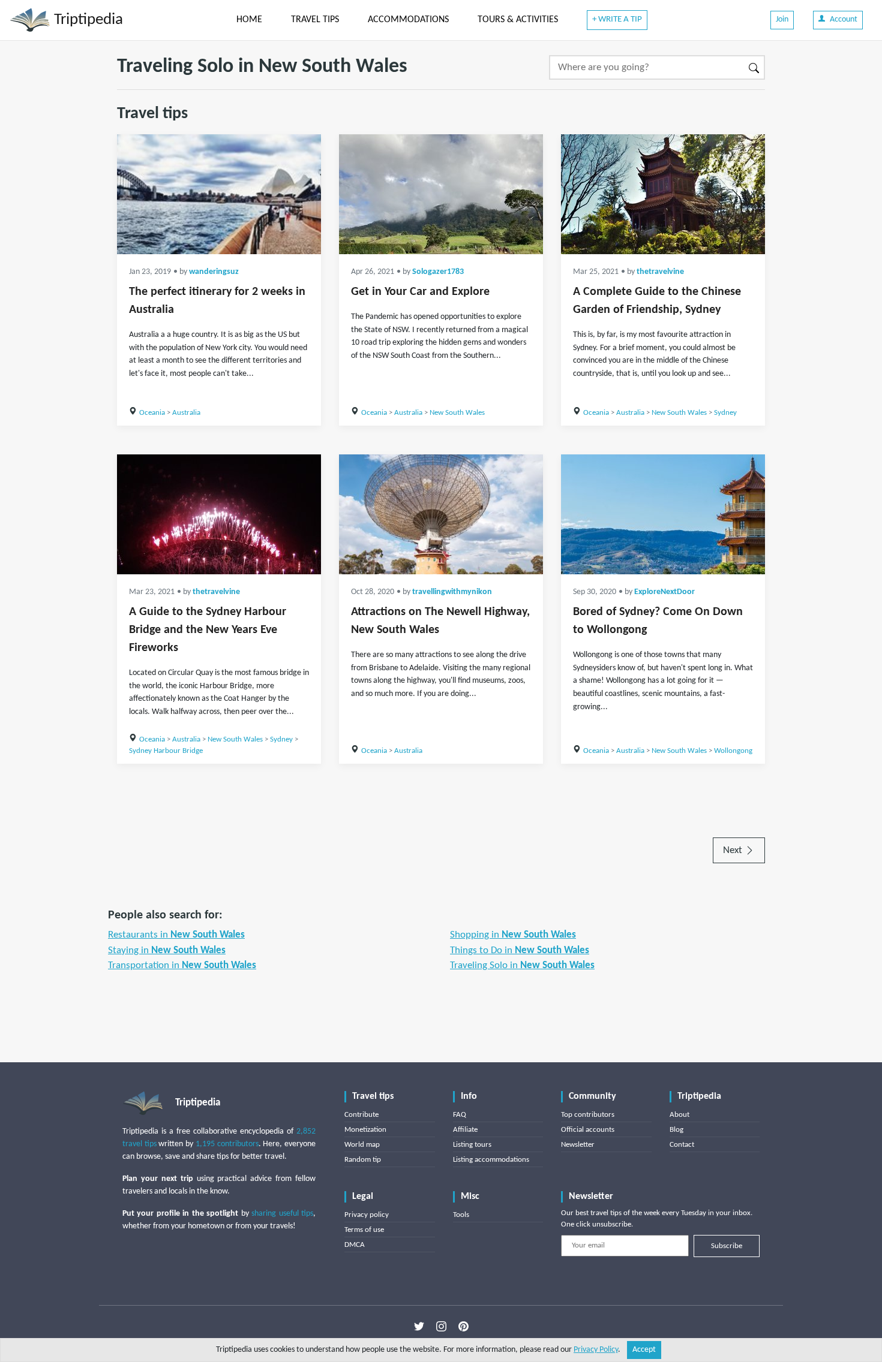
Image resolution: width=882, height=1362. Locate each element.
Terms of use (364, 1230)
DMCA (354, 1245)
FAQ (459, 1115)
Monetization (365, 1130)
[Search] (754, 67)
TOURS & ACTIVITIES (518, 20)
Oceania (152, 413)
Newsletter (578, 1145)
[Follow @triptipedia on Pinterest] (463, 1326)
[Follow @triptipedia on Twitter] (419, 1326)
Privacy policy (366, 1215)
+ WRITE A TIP (617, 19)
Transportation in (182, 965)
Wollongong (733, 751)
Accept (644, 1350)
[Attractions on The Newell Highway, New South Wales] (441, 514)
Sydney (725, 413)
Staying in (167, 950)
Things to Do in (519, 950)
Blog (676, 1130)
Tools (461, 1215)
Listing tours (472, 1145)
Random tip (362, 1160)
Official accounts (587, 1130)
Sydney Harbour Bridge (166, 751)
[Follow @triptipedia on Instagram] (441, 1326)
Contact (682, 1145)
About (679, 1115)
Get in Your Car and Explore (420, 292)
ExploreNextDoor (664, 592)
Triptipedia (86, 20)
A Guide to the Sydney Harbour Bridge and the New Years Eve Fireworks (207, 630)
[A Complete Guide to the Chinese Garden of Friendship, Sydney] (663, 194)
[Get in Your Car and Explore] (441, 194)
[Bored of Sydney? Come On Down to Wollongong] (663, 514)
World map (362, 1145)
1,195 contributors (227, 1144)
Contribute (361, 1115)
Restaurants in (176, 935)
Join (782, 19)
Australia (186, 413)
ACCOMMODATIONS (408, 20)
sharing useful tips (282, 1213)
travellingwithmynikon (452, 592)
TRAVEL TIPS (315, 20)
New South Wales (457, 413)
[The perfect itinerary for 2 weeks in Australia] (219, 194)
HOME (249, 20)
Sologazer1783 (438, 272)
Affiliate (465, 1130)
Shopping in (513, 935)
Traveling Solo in (522, 965)
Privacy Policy (596, 1350)
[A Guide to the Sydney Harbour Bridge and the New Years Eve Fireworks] (219, 514)
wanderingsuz (214, 272)
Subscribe (726, 1246)
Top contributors (587, 1115)
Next (734, 850)
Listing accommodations (491, 1160)
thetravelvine (660, 272)
